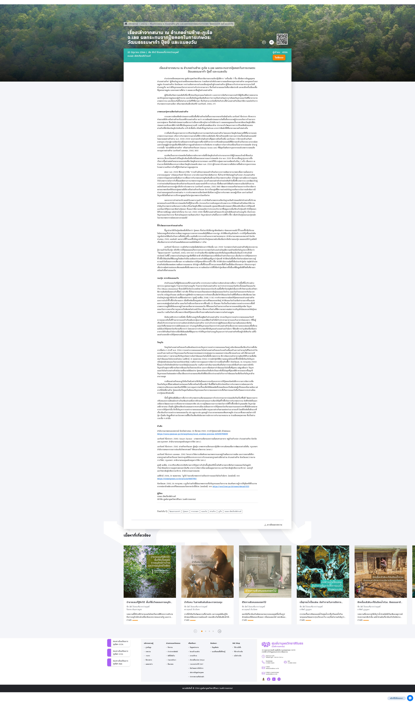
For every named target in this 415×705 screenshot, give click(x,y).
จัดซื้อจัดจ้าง (171, 656)
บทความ (144, 24)
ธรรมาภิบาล (193, 656)
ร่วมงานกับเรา (172, 660)
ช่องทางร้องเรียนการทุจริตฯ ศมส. (120, 662)
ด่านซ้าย (213, 511)
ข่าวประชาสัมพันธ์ (173, 651)
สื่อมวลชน (170, 664)
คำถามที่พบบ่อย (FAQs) (197, 660)
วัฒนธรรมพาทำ (174, 511)
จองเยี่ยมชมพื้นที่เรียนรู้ (218, 651)
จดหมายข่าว (149, 664)
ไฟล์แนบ (279, 57)
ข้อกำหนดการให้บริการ (196, 668)
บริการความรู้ (133, 24)
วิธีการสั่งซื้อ (237, 647)
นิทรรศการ (149, 660)
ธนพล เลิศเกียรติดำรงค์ (233, 511)
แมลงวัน (204, 511)
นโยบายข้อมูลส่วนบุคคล (197, 672)
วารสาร (148, 656)
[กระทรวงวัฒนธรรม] (263, 679)
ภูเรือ (220, 511)
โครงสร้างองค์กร (195, 651)
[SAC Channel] (279, 679)
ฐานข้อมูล (148, 647)
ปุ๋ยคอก (185, 511)
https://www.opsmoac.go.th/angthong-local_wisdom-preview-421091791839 (192, 433)
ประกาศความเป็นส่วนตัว (197, 677)
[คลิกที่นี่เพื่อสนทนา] (410, 698)
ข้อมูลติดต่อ (215, 647)
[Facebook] (268, 679)
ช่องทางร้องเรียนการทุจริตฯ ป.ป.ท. (120, 643)
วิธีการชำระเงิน (238, 651)
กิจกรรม (170, 647)
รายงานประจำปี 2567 (196, 664)
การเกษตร (195, 511)
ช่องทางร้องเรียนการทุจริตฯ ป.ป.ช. (120, 653)
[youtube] (273, 679)
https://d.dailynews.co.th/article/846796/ (177, 478)
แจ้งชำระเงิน (237, 656)
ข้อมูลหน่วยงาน (194, 647)
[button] (201, 631)
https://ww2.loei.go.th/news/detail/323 (231, 486)
